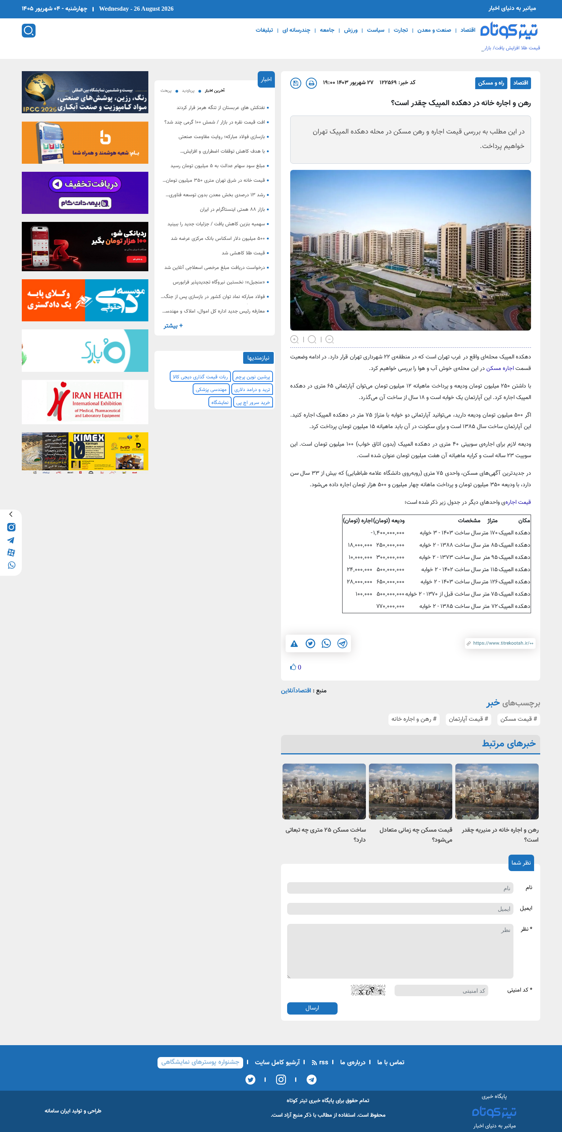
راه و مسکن (491, 83)
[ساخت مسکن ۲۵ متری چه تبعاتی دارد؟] (324, 791)
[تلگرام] (309, 1080)
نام (529, 888)
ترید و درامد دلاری (252, 390)
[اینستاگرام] (278, 1080)
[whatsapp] (11, 565)
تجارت (401, 30)
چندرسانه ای (296, 30)
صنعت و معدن (434, 30)
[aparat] (11, 552)
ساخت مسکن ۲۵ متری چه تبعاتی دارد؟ (326, 835)
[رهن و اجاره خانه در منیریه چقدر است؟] (497, 791)
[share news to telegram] (342, 643)
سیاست (375, 30)
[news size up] (294, 339)
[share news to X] (310, 643)
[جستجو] (29, 30)
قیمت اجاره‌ (518, 502)
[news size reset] (312, 339)
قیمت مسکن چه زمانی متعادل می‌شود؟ (416, 835)
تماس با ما (389, 1063)
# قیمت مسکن (518, 719)
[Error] (294, 643)
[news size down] (330, 339)
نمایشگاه (220, 403)
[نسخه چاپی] (311, 83)
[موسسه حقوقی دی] (85, 303)
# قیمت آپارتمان (468, 719)
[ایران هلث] (85, 404)
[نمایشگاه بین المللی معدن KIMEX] (85, 455)
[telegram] (11, 539)
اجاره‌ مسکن (499, 368)
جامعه (327, 30)
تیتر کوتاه (297, 1100)
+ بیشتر (173, 326)
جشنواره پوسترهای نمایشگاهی (200, 1062)
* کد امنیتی (519, 990)
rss (322, 1063)
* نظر (526, 929)
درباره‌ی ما (351, 1063)
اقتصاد (468, 30)
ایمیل (526, 908)
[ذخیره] (295, 83)
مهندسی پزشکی (211, 390)
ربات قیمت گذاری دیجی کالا (200, 377)
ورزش (350, 30)
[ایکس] (250, 1080)
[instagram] (11, 527)
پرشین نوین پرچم (253, 377)
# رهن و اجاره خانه (414, 719)
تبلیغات (264, 30)
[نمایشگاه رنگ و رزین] (85, 94)
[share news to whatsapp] (326, 643)
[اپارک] (85, 353)
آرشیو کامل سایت (276, 1063)
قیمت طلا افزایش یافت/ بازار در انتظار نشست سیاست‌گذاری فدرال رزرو (470, 48)
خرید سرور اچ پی (253, 403)
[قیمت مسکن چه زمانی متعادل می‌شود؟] (410, 791)
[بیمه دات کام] (85, 195)
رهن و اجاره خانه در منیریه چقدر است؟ (500, 835)
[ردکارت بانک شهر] (85, 249)
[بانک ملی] (85, 145)
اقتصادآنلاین (296, 691)
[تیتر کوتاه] (509, 30)
